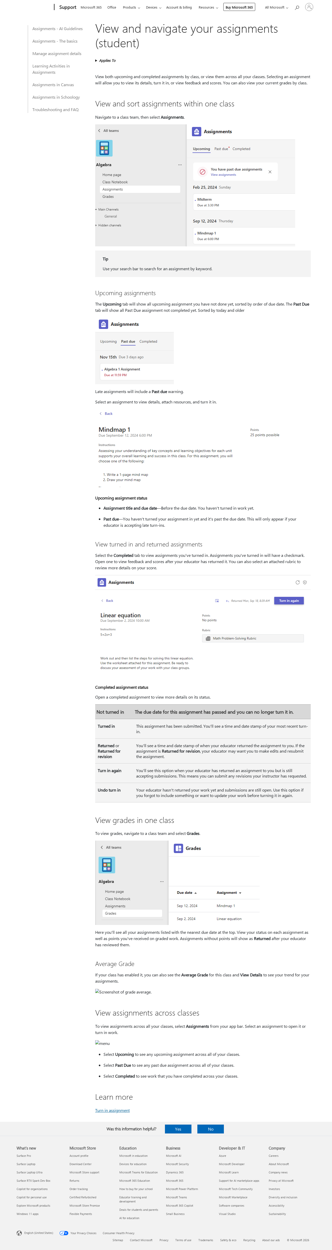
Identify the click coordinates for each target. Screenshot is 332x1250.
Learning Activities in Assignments (51, 69)
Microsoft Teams (176, 1197)
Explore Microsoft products (33, 1205)
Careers (274, 1156)
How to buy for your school (136, 1189)
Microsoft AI (173, 1156)
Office (111, 7)
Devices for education (133, 1164)
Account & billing (179, 7)
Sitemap (118, 1240)
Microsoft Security (177, 1164)
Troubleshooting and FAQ (55, 109)
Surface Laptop (26, 1164)
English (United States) (38, 1233)
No (210, 1129)
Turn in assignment (112, 1110)
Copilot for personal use (32, 1197)
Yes (178, 1129)
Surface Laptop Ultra (30, 1172)
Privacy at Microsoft (281, 1181)
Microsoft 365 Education (134, 1181)
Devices (151, 7)
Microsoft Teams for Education (138, 1172)
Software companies (231, 1205)
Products (129, 7)
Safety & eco (228, 1240)
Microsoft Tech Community (236, 1189)
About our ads (271, 1240)
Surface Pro (24, 1156)
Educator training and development (133, 1199)
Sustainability (277, 1214)
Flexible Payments (81, 1214)
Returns (74, 1181)
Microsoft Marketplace (233, 1197)
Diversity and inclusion (283, 1197)
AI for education (129, 1218)
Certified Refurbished (83, 1197)
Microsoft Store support (84, 1172)
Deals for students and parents (138, 1210)
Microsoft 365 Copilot (179, 1205)
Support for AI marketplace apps (239, 1181)
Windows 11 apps (28, 1214)
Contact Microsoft (141, 1240)
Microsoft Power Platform (182, 1189)
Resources (206, 7)
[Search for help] (296, 6)
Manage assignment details (56, 53)
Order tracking (79, 1189)
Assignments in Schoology (56, 97)
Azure (222, 1156)
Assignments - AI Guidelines (57, 28)
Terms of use (183, 1240)
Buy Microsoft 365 (239, 7)
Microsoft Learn (229, 1172)
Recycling (249, 1240)
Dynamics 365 (175, 1172)
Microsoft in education (133, 1156)
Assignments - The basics (55, 41)
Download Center (81, 1164)
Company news (278, 1172)
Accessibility (276, 1205)
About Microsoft (279, 1164)
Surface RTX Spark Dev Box (33, 1181)
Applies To (107, 60)
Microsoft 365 (91, 7)
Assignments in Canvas (53, 84)
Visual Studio (227, 1214)
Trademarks (205, 1240)
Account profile (79, 1156)
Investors (274, 1189)
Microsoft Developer (232, 1164)
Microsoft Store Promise (85, 1205)
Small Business (175, 1214)
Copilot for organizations (32, 1189)
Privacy (164, 1240)
